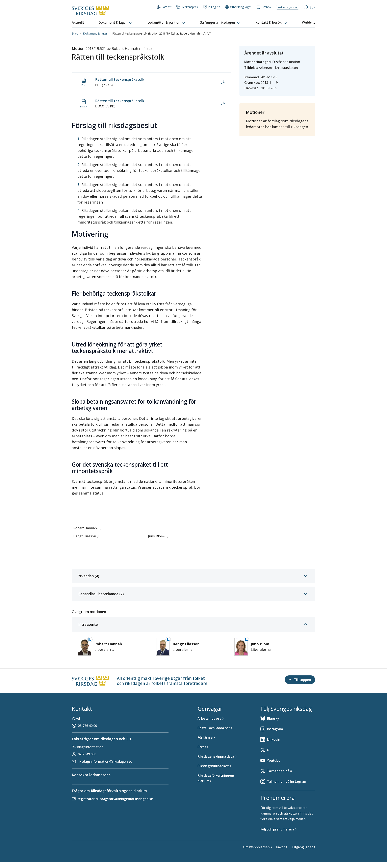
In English (214, 7)
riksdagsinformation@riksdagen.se (104, 761)
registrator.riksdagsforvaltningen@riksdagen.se (115, 799)
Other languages (241, 7)
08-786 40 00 (87, 725)
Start (75, 33)
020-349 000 (87, 754)
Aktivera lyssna (287, 7)
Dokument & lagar (95, 33)
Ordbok (266, 7)
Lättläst (167, 7)
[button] (115, 22)
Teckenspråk (189, 7)
